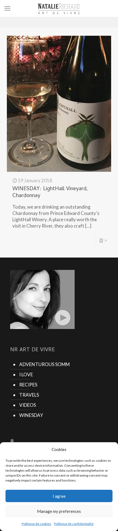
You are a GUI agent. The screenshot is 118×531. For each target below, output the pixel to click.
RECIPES (28, 385)
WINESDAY (31, 415)
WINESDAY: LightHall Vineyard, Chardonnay (50, 193)
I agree (59, 496)
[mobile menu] (7, 8)
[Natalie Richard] (59, 8)
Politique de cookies (36, 524)
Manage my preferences (59, 511)
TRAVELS (29, 395)
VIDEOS (27, 405)
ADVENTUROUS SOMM (44, 364)
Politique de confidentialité (74, 524)
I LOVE (26, 374)
